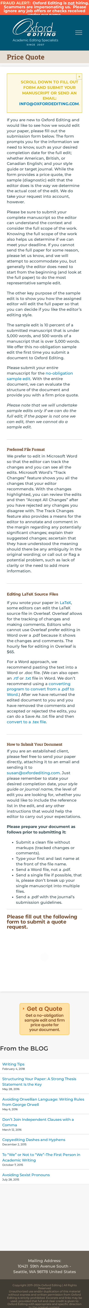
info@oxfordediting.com (49, 104)
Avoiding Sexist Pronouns (26, 1175)
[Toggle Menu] (79, 33)
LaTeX (65, 602)
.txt (28, 678)
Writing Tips (13, 1064)
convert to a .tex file (26, 722)
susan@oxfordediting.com (33, 773)
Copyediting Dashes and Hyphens (33, 1140)
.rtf (15, 678)
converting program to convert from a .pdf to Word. (40, 689)
